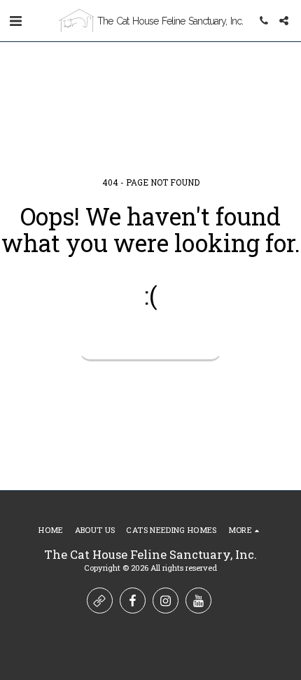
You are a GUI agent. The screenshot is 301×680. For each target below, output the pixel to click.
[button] (15, 20)
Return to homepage (150, 345)
